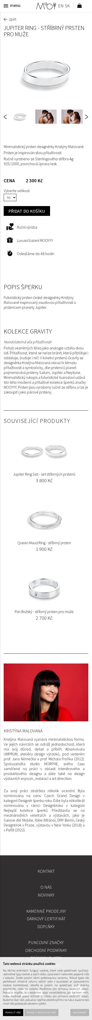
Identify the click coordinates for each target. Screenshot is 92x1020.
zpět (12, 19)
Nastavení (80, 1012)
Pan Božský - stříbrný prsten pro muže (44, 611)
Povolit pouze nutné (41, 1012)
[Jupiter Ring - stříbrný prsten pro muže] (46, 73)
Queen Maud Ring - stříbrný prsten (44, 542)
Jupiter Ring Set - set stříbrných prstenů (44, 474)
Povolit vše (13, 1012)
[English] (61, 6)
